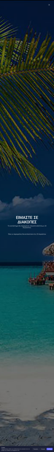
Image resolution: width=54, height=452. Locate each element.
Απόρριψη (43, 449)
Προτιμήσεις (35, 449)
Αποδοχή (50, 449)
